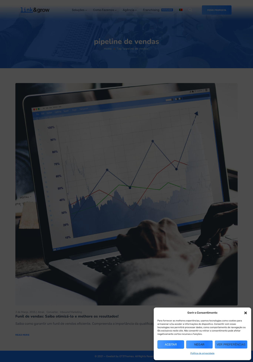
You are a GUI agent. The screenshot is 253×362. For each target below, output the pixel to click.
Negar (199, 344)
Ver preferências (231, 344)
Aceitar (171, 344)
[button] (245, 313)
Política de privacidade (202, 353)
